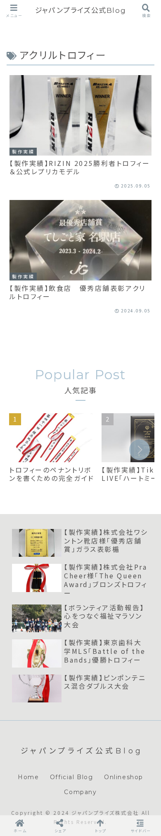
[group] (52, 451)
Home (28, 777)
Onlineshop (123, 777)
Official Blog (71, 777)
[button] (139, 449)
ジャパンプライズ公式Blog (80, 10)
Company (80, 792)
